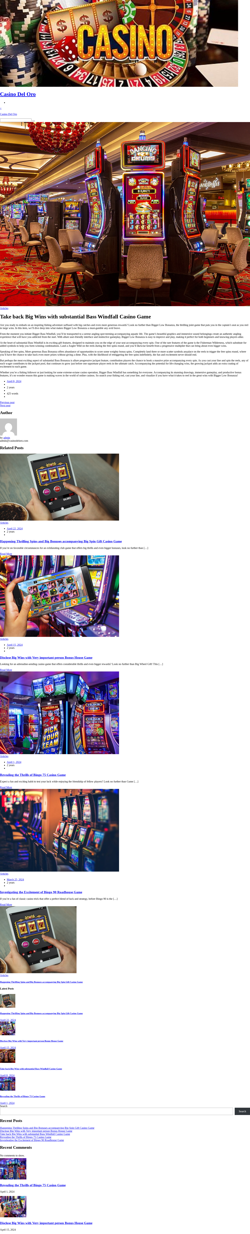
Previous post (7, 402)
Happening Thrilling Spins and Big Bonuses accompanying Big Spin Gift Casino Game (61, 541)
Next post (5, 405)
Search (3, 1106)
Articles (4, 308)
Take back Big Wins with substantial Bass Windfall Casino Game (31, 1068)
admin (6, 437)
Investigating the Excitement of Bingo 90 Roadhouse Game (41, 892)
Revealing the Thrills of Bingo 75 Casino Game (33, 775)
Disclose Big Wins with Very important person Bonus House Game (46, 657)
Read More (6, 553)
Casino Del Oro (18, 94)
